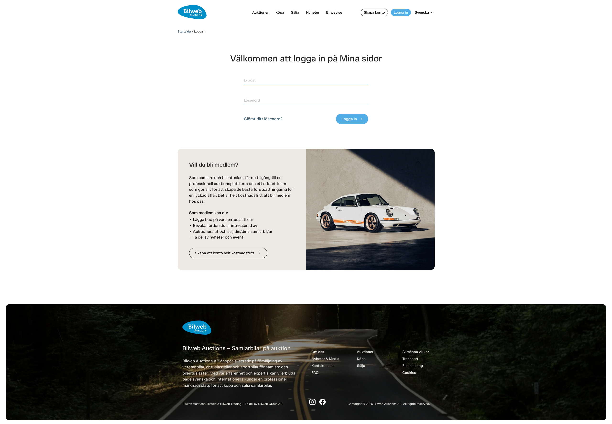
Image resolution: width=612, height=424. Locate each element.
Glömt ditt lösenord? (263, 118)
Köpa (279, 12)
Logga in (401, 12)
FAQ (314, 372)
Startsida (184, 31)
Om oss (317, 352)
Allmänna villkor (415, 352)
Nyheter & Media (325, 359)
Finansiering (412, 366)
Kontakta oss (322, 366)
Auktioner (260, 12)
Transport (410, 359)
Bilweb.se (334, 12)
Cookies (409, 372)
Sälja (295, 12)
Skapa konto (374, 12)
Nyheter (312, 12)
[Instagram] (312, 402)
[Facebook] (322, 402)
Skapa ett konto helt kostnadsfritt (228, 253)
